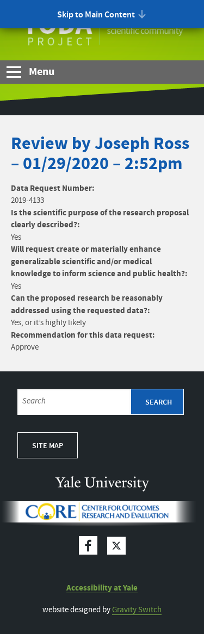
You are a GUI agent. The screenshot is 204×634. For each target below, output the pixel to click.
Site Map (47, 446)
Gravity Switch (137, 610)
